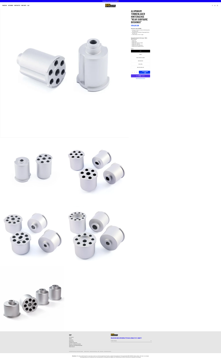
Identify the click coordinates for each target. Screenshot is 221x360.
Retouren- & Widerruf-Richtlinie (75, 344)
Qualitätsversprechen (73, 342)
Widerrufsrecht (72, 346)
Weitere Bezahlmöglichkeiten (140, 78)
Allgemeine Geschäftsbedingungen (75, 345)
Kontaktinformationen (107, 351)
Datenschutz (71, 341)
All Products (71, 337)
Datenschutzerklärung (93, 351)
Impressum (71, 339)
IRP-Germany (74, 351)
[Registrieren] (151, 341)
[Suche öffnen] (212, 5)
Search (70, 338)
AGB (98, 351)
